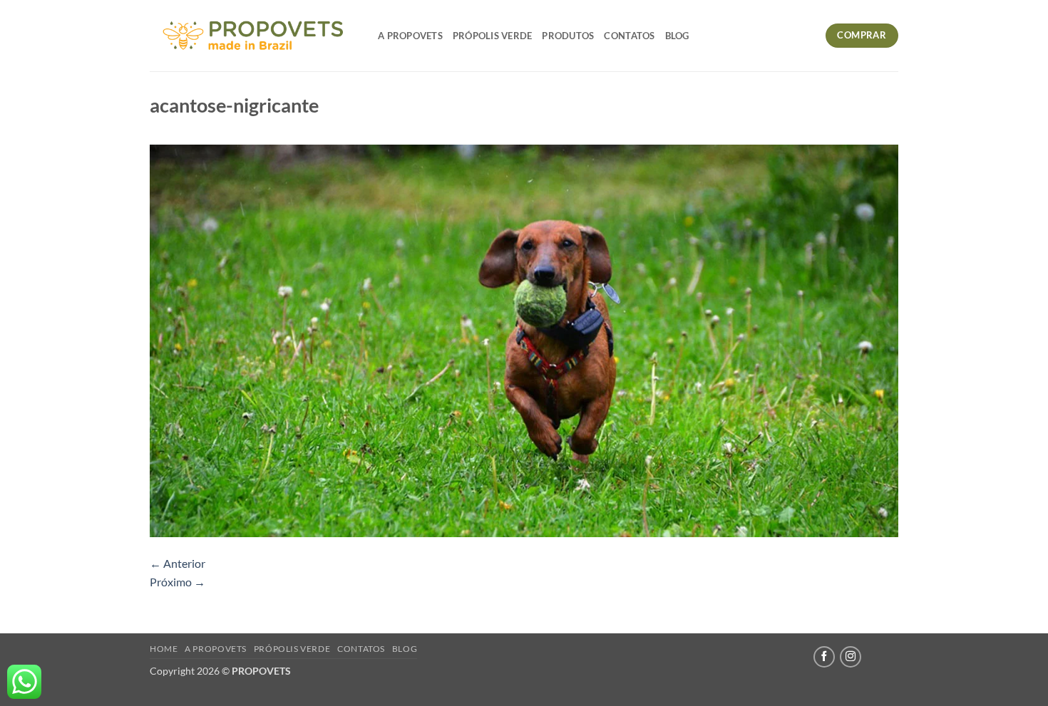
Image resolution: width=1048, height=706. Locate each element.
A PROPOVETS (410, 35)
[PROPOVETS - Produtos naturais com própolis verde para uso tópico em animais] (253, 35)
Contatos (629, 35)
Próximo (177, 581)
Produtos (568, 35)
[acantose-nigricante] (524, 339)
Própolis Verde (493, 35)
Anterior (177, 563)
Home (164, 648)
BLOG (677, 35)
